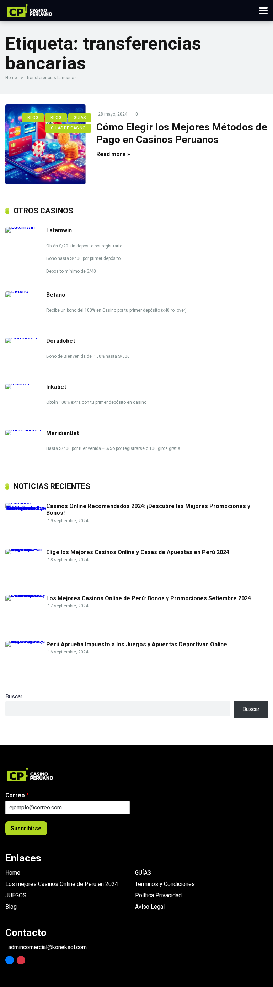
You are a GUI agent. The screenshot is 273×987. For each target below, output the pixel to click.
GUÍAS (143, 872)
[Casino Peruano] (29, 10)
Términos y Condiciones (165, 884)
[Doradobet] (25, 337)
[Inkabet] (25, 383)
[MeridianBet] (25, 429)
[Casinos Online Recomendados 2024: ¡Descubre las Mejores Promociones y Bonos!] (25, 508)
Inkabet (56, 387)
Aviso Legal (150, 906)
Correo (17, 795)
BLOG (32, 117)
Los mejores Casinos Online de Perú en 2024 (61, 884)
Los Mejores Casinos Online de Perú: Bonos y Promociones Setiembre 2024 (148, 598)
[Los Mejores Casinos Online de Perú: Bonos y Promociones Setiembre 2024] (25, 594)
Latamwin (59, 230)
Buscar (13, 696)
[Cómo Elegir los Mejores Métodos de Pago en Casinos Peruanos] (45, 144)
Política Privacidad (158, 895)
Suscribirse (26, 828)
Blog (11, 906)
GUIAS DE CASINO (68, 128)
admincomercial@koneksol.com (47, 947)
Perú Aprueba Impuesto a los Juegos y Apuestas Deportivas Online (136, 644)
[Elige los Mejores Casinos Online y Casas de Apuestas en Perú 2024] (25, 548)
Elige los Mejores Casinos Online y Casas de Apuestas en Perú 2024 (137, 552)
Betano (55, 294)
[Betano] (25, 291)
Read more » (113, 154)
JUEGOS (15, 895)
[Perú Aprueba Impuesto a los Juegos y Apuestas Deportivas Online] (25, 640)
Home (11, 77)
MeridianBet (62, 433)
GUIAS (80, 117)
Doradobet (60, 341)
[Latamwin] (25, 226)
